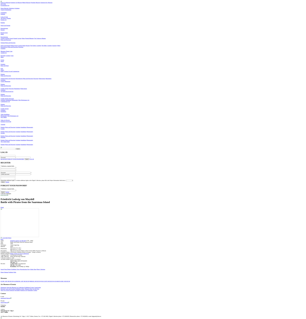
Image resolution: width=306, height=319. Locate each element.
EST (2, 4)
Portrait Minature (29, 38)
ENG (4, 4)
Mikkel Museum (26, 2)
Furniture (3, 64)
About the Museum (11, 287)
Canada (2, 128)
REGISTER (4, 159)
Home (2, 272)
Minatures (3, 51)
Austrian (7, 38)
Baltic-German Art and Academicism (10, 71)
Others (23, 38)
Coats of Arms (4, 17)
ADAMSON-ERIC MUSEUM (62, 281)
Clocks (2, 60)
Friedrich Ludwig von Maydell (18, 240)
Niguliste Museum (35, 2)
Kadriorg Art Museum (16, 2)
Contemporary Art (5, 101)
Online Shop (33, 269)
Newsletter (17, 290)
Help (15, 272)
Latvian (19, 38)
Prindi (2, 207)
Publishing (18, 289)
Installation (8, 100)
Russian (3, 30)
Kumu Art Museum (5, 2)
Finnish (15, 38)
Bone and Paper (5, 65)
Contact (35, 290)
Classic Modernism (5, 81)
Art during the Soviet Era (7, 91)
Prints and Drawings (6, 40)
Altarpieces (11, 8)
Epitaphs (3, 14)
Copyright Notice (6, 238)
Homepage (3, 287)
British (12, 45)
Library (23, 289)
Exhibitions (27, 287)
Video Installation (5, 114)
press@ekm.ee (4, 302)
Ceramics (8, 55)
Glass (12, 55)
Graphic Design (5, 88)
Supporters (30, 290)
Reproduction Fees (25, 269)
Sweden (3, 133)
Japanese (54, 45)
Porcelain (3, 55)
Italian (2, 34)
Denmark (3, 137)
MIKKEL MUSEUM (35, 281)
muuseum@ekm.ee (5, 298)
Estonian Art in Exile (6, 121)
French (11, 38)
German (3, 38)
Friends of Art (23, 290)
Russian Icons (4, 32)
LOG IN (31, 159)
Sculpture (17, 8)
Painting (3, 22)
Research (3, 289)
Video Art (3, 120)
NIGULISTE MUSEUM (47, 281)
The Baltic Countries (46, 45)
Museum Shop (28, 289)
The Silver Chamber (6, 18)
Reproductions (4, 28)
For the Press (36, 289)
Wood (2, 61)
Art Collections (20, 287)
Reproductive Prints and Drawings (9, 47)
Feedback (10, 272)
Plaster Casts (9, 51)
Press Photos (7, 269)
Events (32, 287)
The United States (5, 141)
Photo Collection (41, 269)
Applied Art (4, 52)
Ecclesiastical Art (5, 5)
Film (19, 100)
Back (2, 239)
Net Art (8, 120)
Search (2, 269)
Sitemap (6, 272)
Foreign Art (3, 19)
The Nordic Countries (35, 45)
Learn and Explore (10, 289)
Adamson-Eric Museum (46, 2)
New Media (4, 117)
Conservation (37, 287)
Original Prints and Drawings (8, 42)
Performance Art (25, 100)
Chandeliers (4, 12)
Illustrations (48, 78)
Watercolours (42, 78)
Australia (3, 124)
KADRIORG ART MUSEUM (21, 281)
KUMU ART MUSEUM (7, 281)
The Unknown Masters (40, 38)
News (2, 290)
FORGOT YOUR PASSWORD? (15, 159)
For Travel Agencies (9, 290)
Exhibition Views (15, 269)
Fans (2, 68)
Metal (2, 57)
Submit (7, 182)
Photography (15, 100)
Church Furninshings (6, 9)
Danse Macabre (5, 8)
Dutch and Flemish (5, 25)
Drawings (20, 47)
